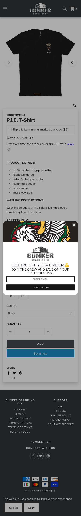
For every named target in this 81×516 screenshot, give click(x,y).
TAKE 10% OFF (41, 287)
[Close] (74, 225)
